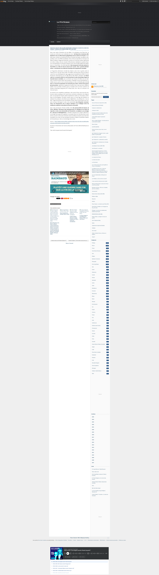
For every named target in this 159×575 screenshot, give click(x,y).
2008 (93, 460)
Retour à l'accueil (69, 243)
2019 (93, 432)
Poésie (93, 314)
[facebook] (120, 1)
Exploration (94, 354)
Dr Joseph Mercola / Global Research (98, 469)
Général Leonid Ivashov (96, 325)
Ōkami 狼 (93, 198)
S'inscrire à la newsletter (55, 204)
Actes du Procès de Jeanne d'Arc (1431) (99, 102)
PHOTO (93, 201)
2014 (93, 444)
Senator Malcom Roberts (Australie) (98, 344)
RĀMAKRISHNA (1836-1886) (97, 214)
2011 (93, 452)
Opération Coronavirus (96, 258)
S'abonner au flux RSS (98, 86)
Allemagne (94, 368)
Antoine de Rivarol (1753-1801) (97, 105)
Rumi (93, 485)
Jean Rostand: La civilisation (97, 148)
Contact (59, 41)
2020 (93, 429)
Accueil (52, 41)
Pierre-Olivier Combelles (96, 352)
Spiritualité (94, 280)
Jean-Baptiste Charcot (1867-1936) (98, 145)
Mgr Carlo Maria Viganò (96, 488)
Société (93, 274)
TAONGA (93, 228)
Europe (93, 309)
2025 (93, 416)
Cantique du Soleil (95, 110)
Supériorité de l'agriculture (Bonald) (98, 225)
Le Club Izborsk (95, 162)
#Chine (80, 50)
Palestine (93, 357)
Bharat (93, 296)
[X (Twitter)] (122, 1)
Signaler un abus (80, 540)
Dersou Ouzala (94, 124)
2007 (93, 462)
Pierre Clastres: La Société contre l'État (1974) (100, 204)
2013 (93, 447)
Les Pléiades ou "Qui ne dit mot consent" (99, 178)
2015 (93, 442)
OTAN (93, 336)
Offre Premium (102, 540)
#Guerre (82, 50)
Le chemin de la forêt (96, 159)
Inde (93, 266)
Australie (93, 341)
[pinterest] (124, 1)
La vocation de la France (96, 157)
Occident (93, 333)
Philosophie (94, 261)
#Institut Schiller (76, 50)
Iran (92, 306)
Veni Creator (94, 230)
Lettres (93, 282)
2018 (93, 434)
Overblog (87, 537)
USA (93, 253)
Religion (93, 256)
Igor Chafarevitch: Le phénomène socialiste (100, 139)
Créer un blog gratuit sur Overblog (61, 540)
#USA (88, 50)
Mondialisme (94, 288)
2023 (93, 421)
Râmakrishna (94, 293)
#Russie (85, 50)
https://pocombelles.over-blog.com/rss (100, 87)
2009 (93, 457)
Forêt (93, 360)
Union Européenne (95, 365)
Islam (93, 320)
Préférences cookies (122, 540)
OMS (93, 373)
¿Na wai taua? (94, 191)
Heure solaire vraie (95, 471)
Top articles (70, 540)
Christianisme (94, 328)
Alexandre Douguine (95, 362)
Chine (93, 338)
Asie (93, 317)
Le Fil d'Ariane (63, 22)
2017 (93, 437)
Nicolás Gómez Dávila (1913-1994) (98, 193)
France (93, 248)
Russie (93, 245)
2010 (93, 455)
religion (93, 346)
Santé (93, 285)
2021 (93, 427)
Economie (94, 290)
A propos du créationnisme (97, 107)
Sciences (93, 312)
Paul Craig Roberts (95, 264)
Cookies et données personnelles (112, 540)
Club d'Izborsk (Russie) (96, 250)
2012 (93, 449)
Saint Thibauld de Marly (96, 220)
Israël (93, 349)
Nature (93, 298)
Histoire (93, 277)
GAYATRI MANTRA (95, 126)
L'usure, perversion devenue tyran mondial (99, 181)
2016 (93, 439)
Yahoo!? (93, 236)
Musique (93, 301)
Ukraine (93, 330)
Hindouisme (94, 272)
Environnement (94, 304)
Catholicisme (94, 322)
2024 (93, 419)
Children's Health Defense (96, 370)
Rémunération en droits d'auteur (93, 540)
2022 (93, 424)
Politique (93, 242)
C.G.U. (85, 540)
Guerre (93, 269)
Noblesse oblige (95, 196)
